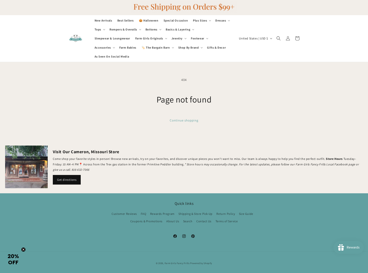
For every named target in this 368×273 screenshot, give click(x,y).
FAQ (143, 214)
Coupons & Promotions (146, 221)
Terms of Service (227, 221)
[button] (201, 20)
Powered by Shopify (201, 263)
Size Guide (246, 214)
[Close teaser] (23, 249)
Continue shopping (184, 120)
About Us (172, 221)
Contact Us (203, 221)
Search (188, 221)
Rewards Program (162, 214)
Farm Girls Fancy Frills (177, 263)
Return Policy (225, 214)
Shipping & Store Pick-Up (195, 214)
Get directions (66, 180)
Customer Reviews (124, 214)
